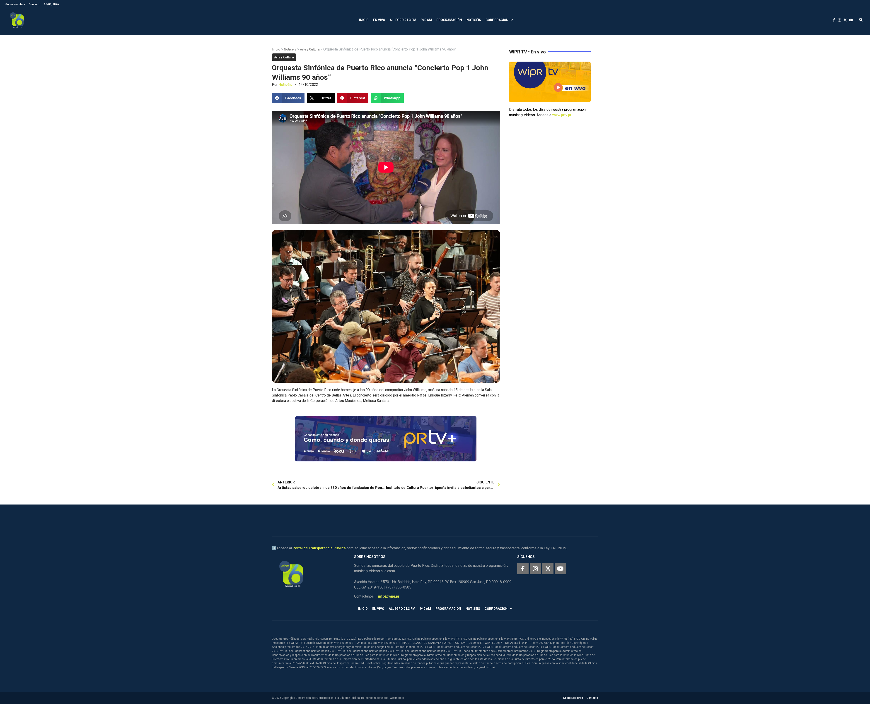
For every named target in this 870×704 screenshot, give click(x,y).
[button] (861, 20)
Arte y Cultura (310, 49)
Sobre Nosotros (15, 4)
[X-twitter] (547, 568)
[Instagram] (535, 568)
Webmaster (397, 697)
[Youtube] (560, 568)
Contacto (34, 4)
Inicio (364, 20)
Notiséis (473, 20)
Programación (449, 20)
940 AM (426, 20)
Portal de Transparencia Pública (319, 548)
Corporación (497, 20)
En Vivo (379, 20)
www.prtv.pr (561, 115)
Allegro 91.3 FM (403, 20)
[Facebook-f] (523, 568)
